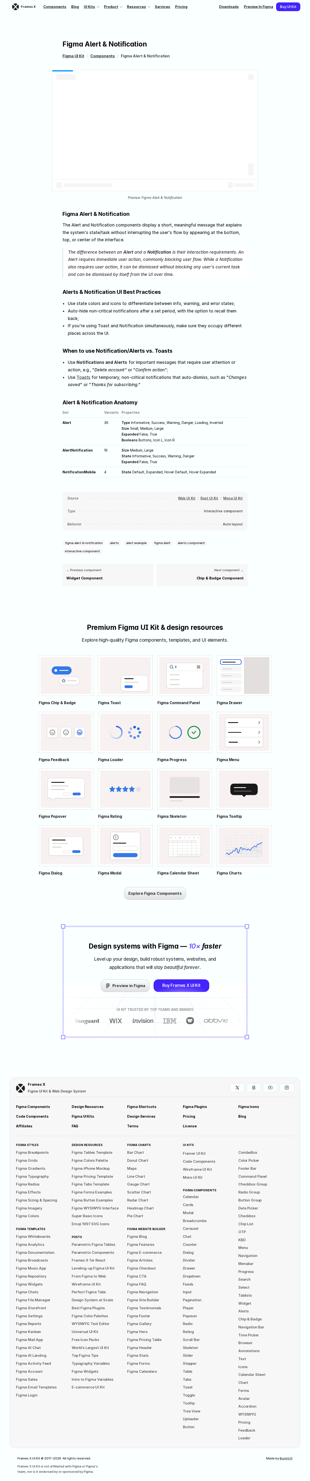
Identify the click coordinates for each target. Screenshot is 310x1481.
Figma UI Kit (73, 56)
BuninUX (286, 1458)
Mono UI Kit (233, 498)
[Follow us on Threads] (254, 1087)
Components (102, 56)
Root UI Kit (209, 498)
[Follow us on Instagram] (286, 1087)
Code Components (199, 1161)
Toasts (83, 377)
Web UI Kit (186, 498)
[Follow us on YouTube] (270, 1087)
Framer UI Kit (194, 1153)
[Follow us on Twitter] (237, 1087)
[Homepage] (20, 1088)
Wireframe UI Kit (197, 1169)
